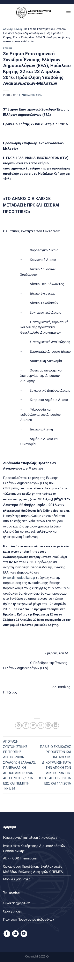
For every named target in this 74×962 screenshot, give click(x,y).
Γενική (18, 28)
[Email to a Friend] (40, 725)
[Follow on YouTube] (24, 933)
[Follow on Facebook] (6, 933)
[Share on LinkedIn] (55, 725)
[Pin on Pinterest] (48, 725)
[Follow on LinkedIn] (15, 933)
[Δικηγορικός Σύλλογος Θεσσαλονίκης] (34, 12)
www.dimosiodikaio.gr (20, 578)
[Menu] (68, 13)
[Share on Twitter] (33, 725)
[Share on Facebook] (25, 725)
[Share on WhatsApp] (18, 725)
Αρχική (7, 28)
